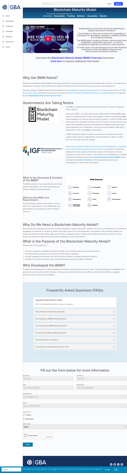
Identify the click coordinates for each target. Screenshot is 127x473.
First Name (26, 375)
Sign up (118, 4)
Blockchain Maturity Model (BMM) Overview (77, 57)
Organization (80, 384)
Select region (26, 424)
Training (71, 16)
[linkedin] (115, 464)
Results (103, 16)
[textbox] (73, 427)
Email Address (27, 393)
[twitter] (118, 464)
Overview (47, 16)
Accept (107, 470)
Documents (59, 16)
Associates (92, 16)
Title (24, 384)
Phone (25, 402)
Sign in (109, 4)
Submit (27, 444)
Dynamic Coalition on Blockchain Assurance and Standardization (91, 93)
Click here (56, 61)
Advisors (81, 16)
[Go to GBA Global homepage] (11, 6)
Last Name (80, 375)
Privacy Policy (116, 469)
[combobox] (75, 427)
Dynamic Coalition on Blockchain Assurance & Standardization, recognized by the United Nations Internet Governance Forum (96, 147)
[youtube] (122, 464)
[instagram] (111, 464)
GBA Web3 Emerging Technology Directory (84, 90)
